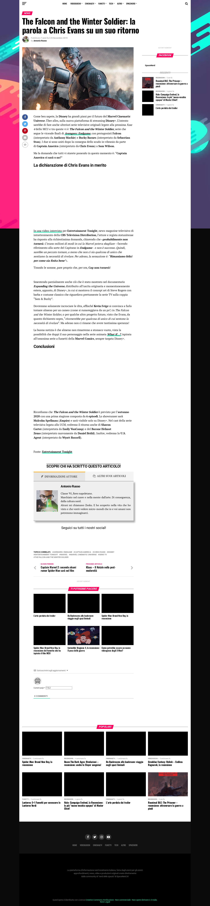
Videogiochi (75, 3)
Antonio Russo (40, 41)
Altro (119, 3)
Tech (111, 3)
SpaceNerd (130, 3)
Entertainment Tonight (57, 451)
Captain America (83, 552)
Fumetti (101, 3)
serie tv (103, 555)
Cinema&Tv (89, 3)
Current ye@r (39, 688)
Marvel (64, 555)
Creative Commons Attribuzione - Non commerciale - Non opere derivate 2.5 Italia (121, 900)
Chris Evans (99, 552)
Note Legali (105, 902)
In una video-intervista (48, 230)
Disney (111, 552)
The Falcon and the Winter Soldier (51, 557)
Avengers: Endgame (62, 552)
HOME (64, 3)
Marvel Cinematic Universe (83, 555)
